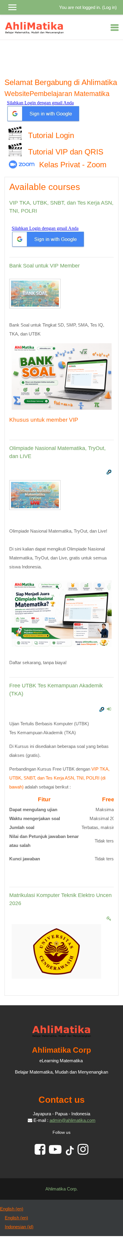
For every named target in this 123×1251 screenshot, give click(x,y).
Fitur (44, 799)
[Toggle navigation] (115, 27)
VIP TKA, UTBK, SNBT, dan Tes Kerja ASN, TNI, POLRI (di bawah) (59, 777)
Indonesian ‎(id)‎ (19, 1226)
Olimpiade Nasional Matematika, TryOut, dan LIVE (57, 452)
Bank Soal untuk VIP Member (44, 266)
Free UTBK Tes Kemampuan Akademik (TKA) (56, 690)
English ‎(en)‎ (11, 1208)
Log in (109, 7)
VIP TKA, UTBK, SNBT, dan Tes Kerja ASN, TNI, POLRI (61, 207)
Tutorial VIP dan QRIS (64, 151)
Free (108, 799)
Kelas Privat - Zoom (73, 164)
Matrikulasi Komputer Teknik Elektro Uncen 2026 (60, 899)
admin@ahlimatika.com (73, 1120)
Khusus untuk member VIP (43, 420)
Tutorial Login (50, 135)
